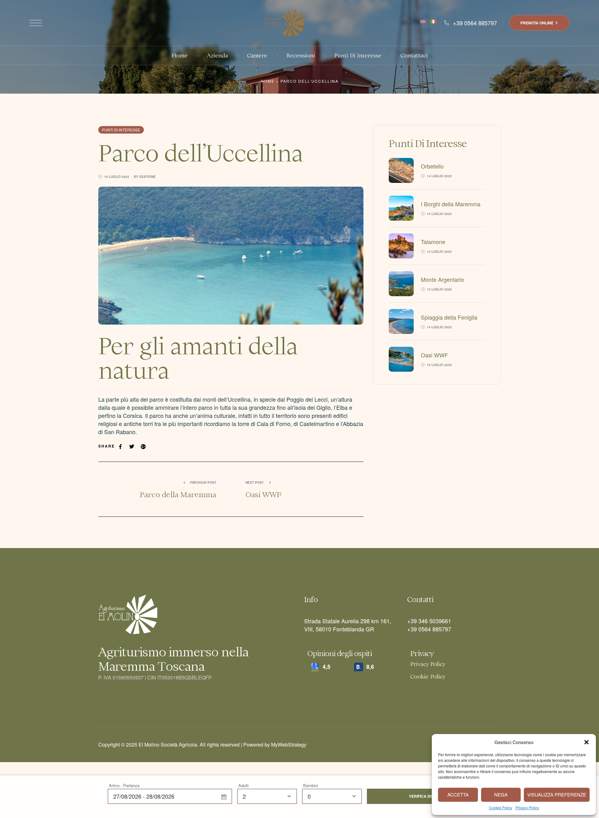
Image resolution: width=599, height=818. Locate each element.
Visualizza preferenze (556, 794)
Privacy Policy (527, 807)
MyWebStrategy (288, 744)
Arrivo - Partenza (124, 785)
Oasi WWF (434, 355)
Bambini (310, 785)
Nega (501, 794)
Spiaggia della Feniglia (449, 317)
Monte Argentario (442, 279)
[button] (586, 742)
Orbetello (432, 166)
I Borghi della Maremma (450, 204)
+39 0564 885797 (429, 629)
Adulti (243, 785)
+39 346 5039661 (429, 621)
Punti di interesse (121, 129)
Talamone (433, 242)
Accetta (458, 794)
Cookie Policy (500, 807)
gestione (147, 176)
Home (268, 81)
